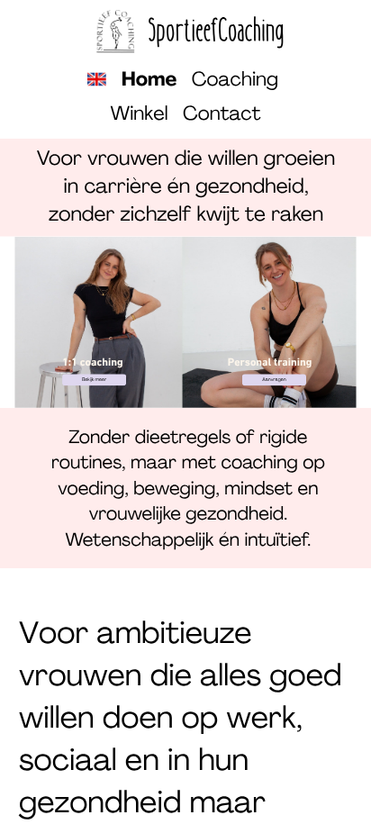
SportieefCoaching (217, 31)
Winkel (138, 115)
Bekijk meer (94, 379)
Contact (222, 115)
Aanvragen (273, 379)
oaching (242, 81)
